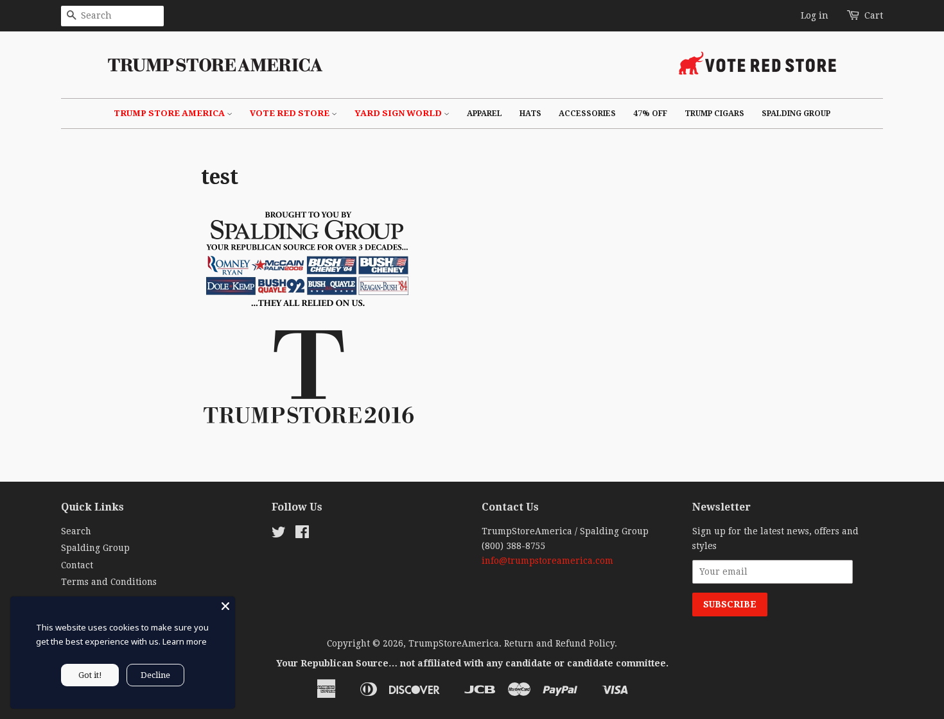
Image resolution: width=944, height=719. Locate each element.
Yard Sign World (399, 113)
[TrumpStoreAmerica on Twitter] (279, 534)
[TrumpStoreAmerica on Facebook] (302, 534)
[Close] (225, 606)
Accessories (587, 113)
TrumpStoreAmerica (453, 643)
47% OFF (650, 113)
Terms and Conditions (109, 582)
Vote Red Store (290, 113)
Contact (77, 565)
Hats (530, 113)
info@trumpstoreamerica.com (547, 560)
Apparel (484, 113)
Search (76, 531)
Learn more (184, 641)
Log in (814, 15)
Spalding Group (796, 113)
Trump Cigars (714, 113)
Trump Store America (170, 113)
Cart (873, 15)
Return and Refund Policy (559, 643)
